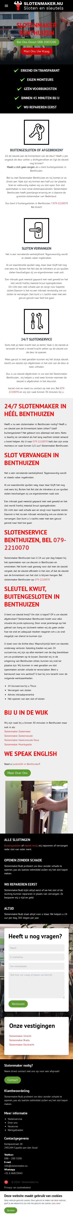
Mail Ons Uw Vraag (36, 51)
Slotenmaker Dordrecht (21, 1044)
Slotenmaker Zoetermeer (17, 731)
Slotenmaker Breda (19, 1040)
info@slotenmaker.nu (16, 1165)
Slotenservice (15, 1119)
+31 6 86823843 (13, 1173)
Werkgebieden (15, 1130)
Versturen (18, 1004)
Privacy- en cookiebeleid (17, 1187)
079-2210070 (60, 203)
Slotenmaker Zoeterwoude (18, 735)
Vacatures (13, 1126)
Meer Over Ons (17, 773)
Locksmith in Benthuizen (25, 764)
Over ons (13, 1122)
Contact (12, 1080)
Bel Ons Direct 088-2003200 (36, 42)
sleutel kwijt (31, 845)
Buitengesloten (12, 845)
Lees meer (56, 1203)
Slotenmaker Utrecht (20, 1036)
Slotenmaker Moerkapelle (18, 744)
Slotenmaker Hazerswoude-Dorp (21, 740)
